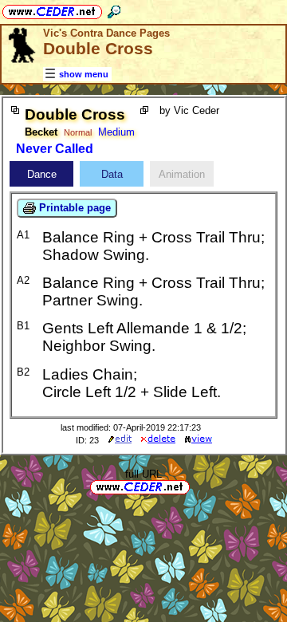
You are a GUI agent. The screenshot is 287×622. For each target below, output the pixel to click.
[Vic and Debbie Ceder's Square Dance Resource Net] (52, 9)
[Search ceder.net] (114, 9)
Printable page (73, 208)
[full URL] (196, 486)
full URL (143, 474)
